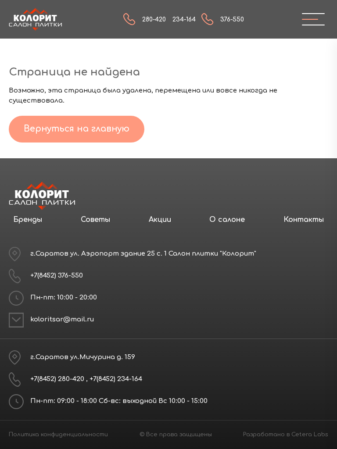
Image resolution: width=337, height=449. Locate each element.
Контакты (303, 220)
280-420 (154, 19)
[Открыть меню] (309, 19)
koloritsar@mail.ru (62, 319)
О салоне (227, 220)
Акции (160, 220)
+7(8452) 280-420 (58, 379)
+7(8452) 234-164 (116, 379)
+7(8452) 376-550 (56, 275)
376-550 (232, 19)
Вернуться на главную (76, 128)
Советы (95, 220)
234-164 (184, 19)
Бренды (27, 220)
